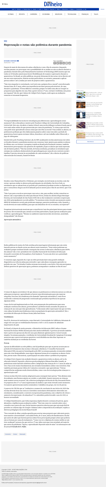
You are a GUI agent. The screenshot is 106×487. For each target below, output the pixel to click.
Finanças (85, 14)
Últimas (11, 14)
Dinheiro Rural (27, 9)
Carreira (33, 14)
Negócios (58, 14)
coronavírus (8, 434)
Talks (96, 14)
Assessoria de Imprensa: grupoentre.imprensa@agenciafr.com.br (30, 482)
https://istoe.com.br (7, 479)
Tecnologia (72, 14)
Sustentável (79, 9)
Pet (85, 9)
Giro (5, 41)
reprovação (22, 434)
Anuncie (102, 9)
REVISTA (22, 14)
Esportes (52, 9)
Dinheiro (19, 9)
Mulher (72, 9)
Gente (40, 9)
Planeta (46, 9)
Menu (58, 9)
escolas (15, 434)
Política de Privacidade (7, 482)
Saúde (34, 9)
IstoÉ (13, 9)
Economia (46, 14)
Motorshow (65, 9)
